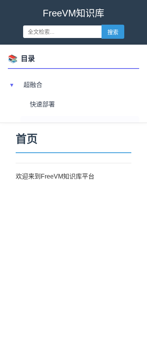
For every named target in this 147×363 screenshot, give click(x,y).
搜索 (112, 32)
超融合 (33, 84)
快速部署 (42, 104)
